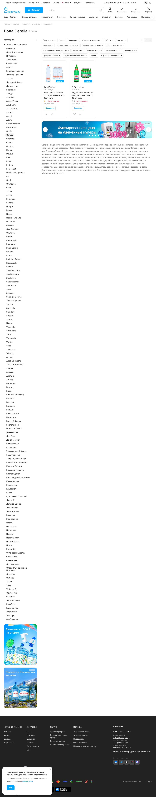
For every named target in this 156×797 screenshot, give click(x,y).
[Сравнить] (51, 113)
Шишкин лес (12, 608)
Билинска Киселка (15, 394)
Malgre (9, 206)
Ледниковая (12, 507)
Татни (9, 581)
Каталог (7, 731)
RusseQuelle (11, 263)
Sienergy (10, 293)
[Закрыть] (50, 769)
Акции (7, 735)
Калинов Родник (14, 466)
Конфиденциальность (132, 781)
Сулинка (10, 578)
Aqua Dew (11, 105)
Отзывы (30, 742)
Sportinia (10, 308)
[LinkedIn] (137, 762)
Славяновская (13, 564)
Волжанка (11, 417)
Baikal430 (10, 48)
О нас (29, 731)
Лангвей (10, 500)
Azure (9, 120)
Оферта (148, 781)
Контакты (31, 735)
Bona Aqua (11, 127)
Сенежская (11, 63)
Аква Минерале (13, 361)
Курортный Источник (16, 496)
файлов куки (27, 781)
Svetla (9, 319)
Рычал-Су (11, 549)
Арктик (9, 372)
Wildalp (9, 353)
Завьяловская (13, 455)
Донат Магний (13, 440)
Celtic (9, 131)
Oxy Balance (12, 229)
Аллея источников (15, 364)
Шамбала (10, 604)
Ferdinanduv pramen (15, 172)
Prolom (9, 251)
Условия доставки (81, 731)
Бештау (10, 387)
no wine (10, 225)
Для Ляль (10, 436)
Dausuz (9, 154)
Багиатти (10, 383)
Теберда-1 (11, 589)
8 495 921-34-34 (111, 3)
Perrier (9, 236)
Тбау (8, 585)
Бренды (7, 739)
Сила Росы (11, 556)
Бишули (10, 402)
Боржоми (11, 90)
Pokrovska (11, 244)
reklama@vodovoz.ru (122, 747)
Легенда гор (12, 86)
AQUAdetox (11, 108)
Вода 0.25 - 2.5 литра (17, 44)
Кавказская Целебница (17, 462)
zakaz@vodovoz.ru (121, 738)
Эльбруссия (12, 619)
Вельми (10, 410)
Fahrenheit (11, 169)
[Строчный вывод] (146, 40)
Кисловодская (13, 474)
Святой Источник (14, 52)
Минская (10, 515)
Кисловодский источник (18, 477)
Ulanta (9, 323)
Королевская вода (15, 71)
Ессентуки (11, 447)
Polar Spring (12, 248)
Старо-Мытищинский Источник (16, 569)
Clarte (9, 142)
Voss (8, 346)
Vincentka (10, 327)
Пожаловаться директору (84, 746)
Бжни (9, 391)
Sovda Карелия (13, 300)
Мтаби (9, 522)
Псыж (9, 545)
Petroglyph (11, 240)
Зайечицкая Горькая (16, 458)
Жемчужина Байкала (16, 451)
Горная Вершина (14, 428)
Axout (9, 116)
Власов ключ (12, 413)
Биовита (10, 398)
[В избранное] (46, 113)
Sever (9, 289)
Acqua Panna (12, 101)
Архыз (9, 67)
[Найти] (101, 10)
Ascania (10, 112)
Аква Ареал (11, 59)
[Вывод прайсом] (150, 40)
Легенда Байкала (14, 74)
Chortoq (10, 138)
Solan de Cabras (14, 297)
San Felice (11, 278)
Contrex (10, 146)
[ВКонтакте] (115, 762)
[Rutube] (131, 762)
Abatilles (10, 97)
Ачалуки (10, 376)
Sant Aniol (11, 285)
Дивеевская (12, 432)
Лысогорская (12, 511)
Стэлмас (10, 574)
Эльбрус (10, 615)
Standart (10, 312)
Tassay (9, 78)
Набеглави (11, 526)
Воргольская (12, 425)
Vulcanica (10, 349)
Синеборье (11, 560)
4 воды (9, 93)
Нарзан (9, 534)
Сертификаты (33, 746)
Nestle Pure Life (13, 218)
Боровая (10, 406)
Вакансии (31, 739)
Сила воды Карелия (15, 553)
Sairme (9, 266)
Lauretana (10, 199)
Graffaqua (11, 184)
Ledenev (10, 202)
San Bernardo (12, 274)
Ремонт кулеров (57, 741)
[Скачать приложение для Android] (63, 789)
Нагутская (11, 530)
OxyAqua (10, 233)
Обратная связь (80, 742)
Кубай (9, 492)
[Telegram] (121, 762)
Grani (8, 187)
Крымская (11, 489)
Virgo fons (11, 330)
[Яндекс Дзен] (126, 762)
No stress (10, 221)
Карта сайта (9, 742)
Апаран (9, 368)
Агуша (9, 357)
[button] (45, 129)
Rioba (9, 255)
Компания (32, 727)
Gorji (8, 180)
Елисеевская (12, 443)
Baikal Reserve (13, 123)
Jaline (9, 191)
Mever (9, 210)
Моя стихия (12, 519)
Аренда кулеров (57, 731)
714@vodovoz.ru (120, 743)
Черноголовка (13, 600)
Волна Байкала (13, 421)
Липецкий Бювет (14, 82)
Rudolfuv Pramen (14, 259)
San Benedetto (13, 270)
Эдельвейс (11, 611)
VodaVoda (11, 338)
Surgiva (9, 315)
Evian (8, 161)
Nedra (9, 214)
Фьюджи (10, 596)
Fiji (7, 176)
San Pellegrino (13, 282)
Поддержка (78, 739)
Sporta (9, 304)
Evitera (9, 165)
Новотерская (12, 538)
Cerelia (9, 135)
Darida (9, 150)
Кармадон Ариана (15, 470)
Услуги (53, 727)
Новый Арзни (12, 541)
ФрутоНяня (11, 593)
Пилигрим (11, 56)
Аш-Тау (9, 379)
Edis (8, 157)
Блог (29, 750)
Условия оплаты (80, 735)
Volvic (9, 342)
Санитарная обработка (60, 745)
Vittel (8, 334)
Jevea (9, 195)
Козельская (11, 485)
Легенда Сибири (14, 504)
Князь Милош (12, 481)
